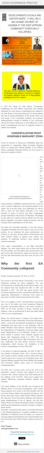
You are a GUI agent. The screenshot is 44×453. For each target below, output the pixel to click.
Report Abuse (35, 451)
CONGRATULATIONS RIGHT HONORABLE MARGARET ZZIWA (25, 134)
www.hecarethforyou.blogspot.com (22, 434)
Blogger (29, 451)
